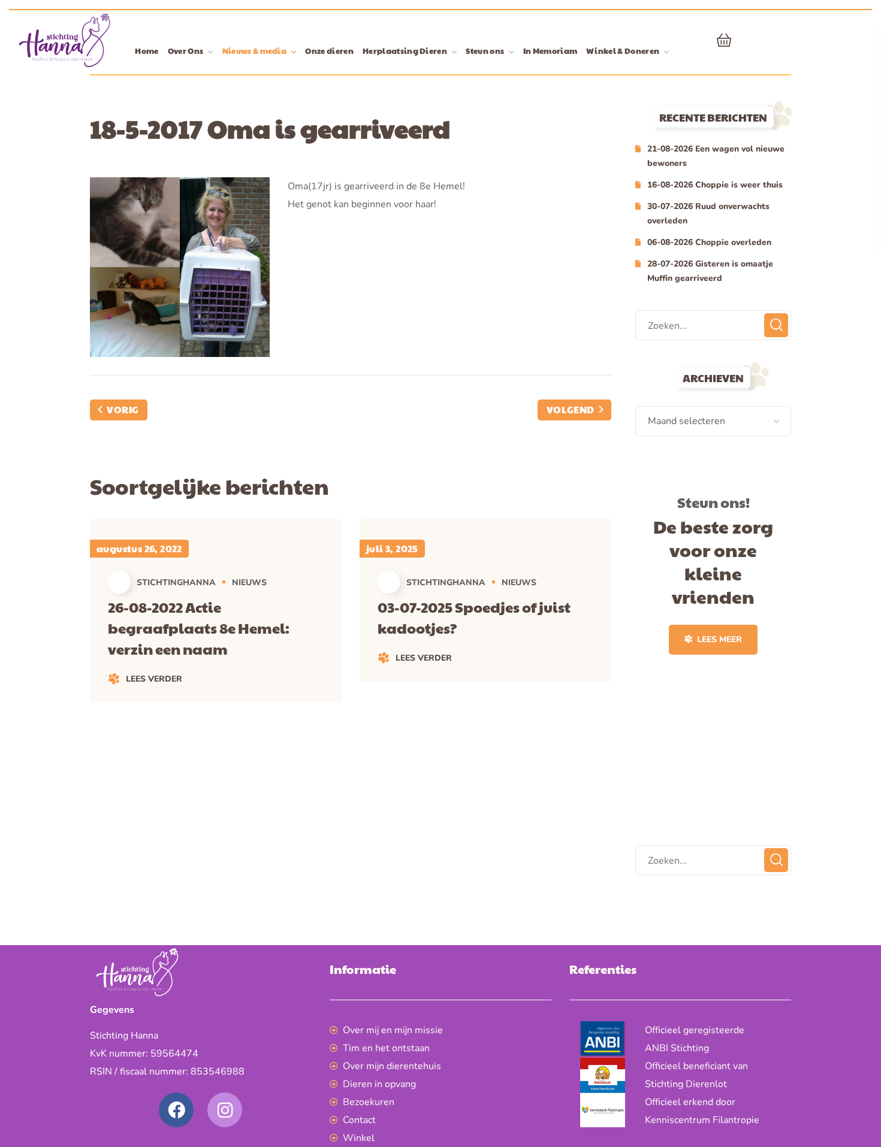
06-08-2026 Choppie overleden (709, 242)
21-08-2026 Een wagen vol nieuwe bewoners (716, 156)
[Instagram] (224, 1109)
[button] (724, 40)
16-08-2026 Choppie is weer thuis (715, 184)
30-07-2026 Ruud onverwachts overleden (708, 213)
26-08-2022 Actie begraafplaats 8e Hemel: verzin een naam (198, 628)
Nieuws (249, 582)
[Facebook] (176, 1109)
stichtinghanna (176, 582)
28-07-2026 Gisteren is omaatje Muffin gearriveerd (710, 271)
